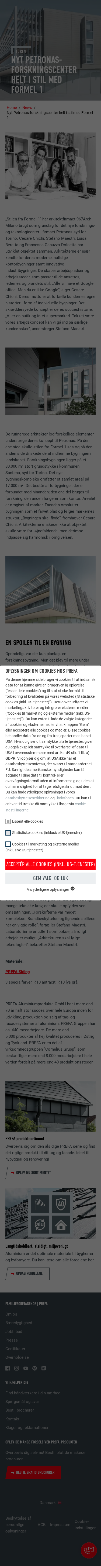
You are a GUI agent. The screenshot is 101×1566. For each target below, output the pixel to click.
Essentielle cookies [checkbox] (27, 821)
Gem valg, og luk (50, 878)
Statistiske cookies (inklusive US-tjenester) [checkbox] (47, 832)
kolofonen (65, 798)
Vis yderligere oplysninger (48, 889)
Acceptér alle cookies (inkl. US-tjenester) (50, 864)
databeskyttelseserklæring (27, 798)
